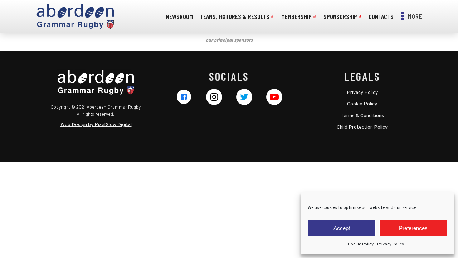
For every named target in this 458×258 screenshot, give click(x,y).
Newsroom (179, 16)
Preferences (413, 228)
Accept (341, 228)
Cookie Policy (361, 244)
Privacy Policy (390, 244)
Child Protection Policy (362, 127)
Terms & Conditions (362, 116)
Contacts (381, 16)
